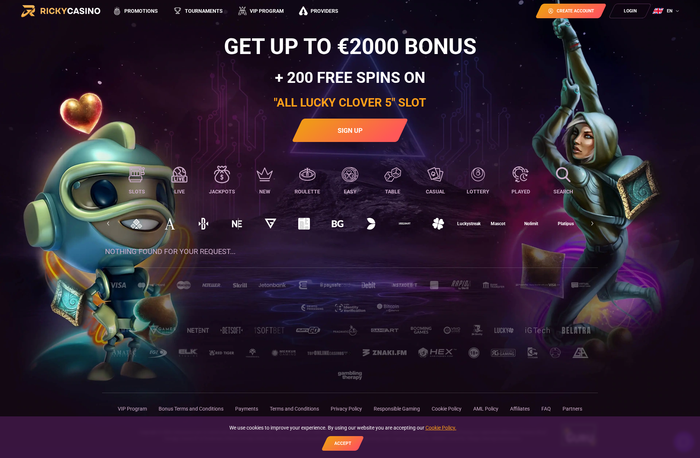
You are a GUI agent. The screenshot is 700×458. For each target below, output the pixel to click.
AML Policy (485, 409)
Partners (572, 409)
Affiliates (520, 409)
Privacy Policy (346, 409)
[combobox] (667, 11)
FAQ (546, 409)
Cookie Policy (447, 409)
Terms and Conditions (294, 409)
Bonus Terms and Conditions (191, 409)
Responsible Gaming (397, 409)
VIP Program (132, 409)
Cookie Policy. (440, 428)
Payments (246, 409)
